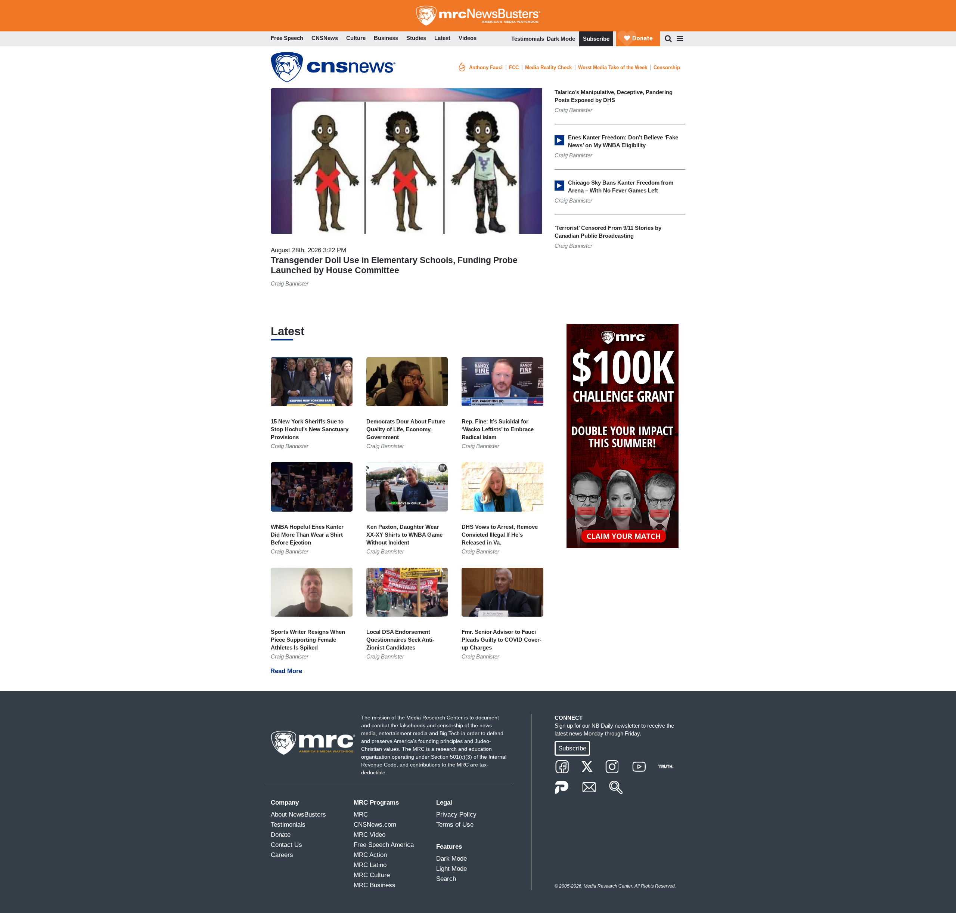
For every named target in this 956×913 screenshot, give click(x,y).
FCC (514, 67)
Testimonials (527, 39)
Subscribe (596, 39)
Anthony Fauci (486, 67)
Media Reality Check (548, 67)
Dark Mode (561, 39)
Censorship (667, 67)
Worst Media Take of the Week (612, 67)
